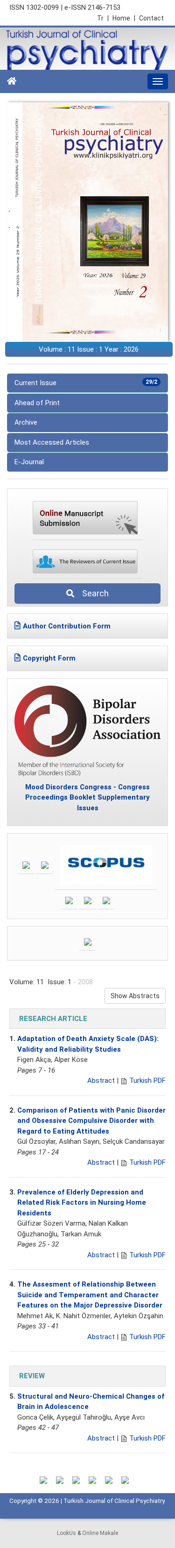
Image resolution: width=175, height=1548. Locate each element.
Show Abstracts (135, 996)
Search (93, 593)
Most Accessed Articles (51, 442)
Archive (25, 422)
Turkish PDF (147, 1080)
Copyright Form (49, 658)
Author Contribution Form (67, 626)
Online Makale (100, 1533)
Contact (151, 18)
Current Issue (85, 383)
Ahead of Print (37, 403)
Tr (103, 18)
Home (123, 18)
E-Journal (29, 462)
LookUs (66, 1533)
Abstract (101, 1080)
